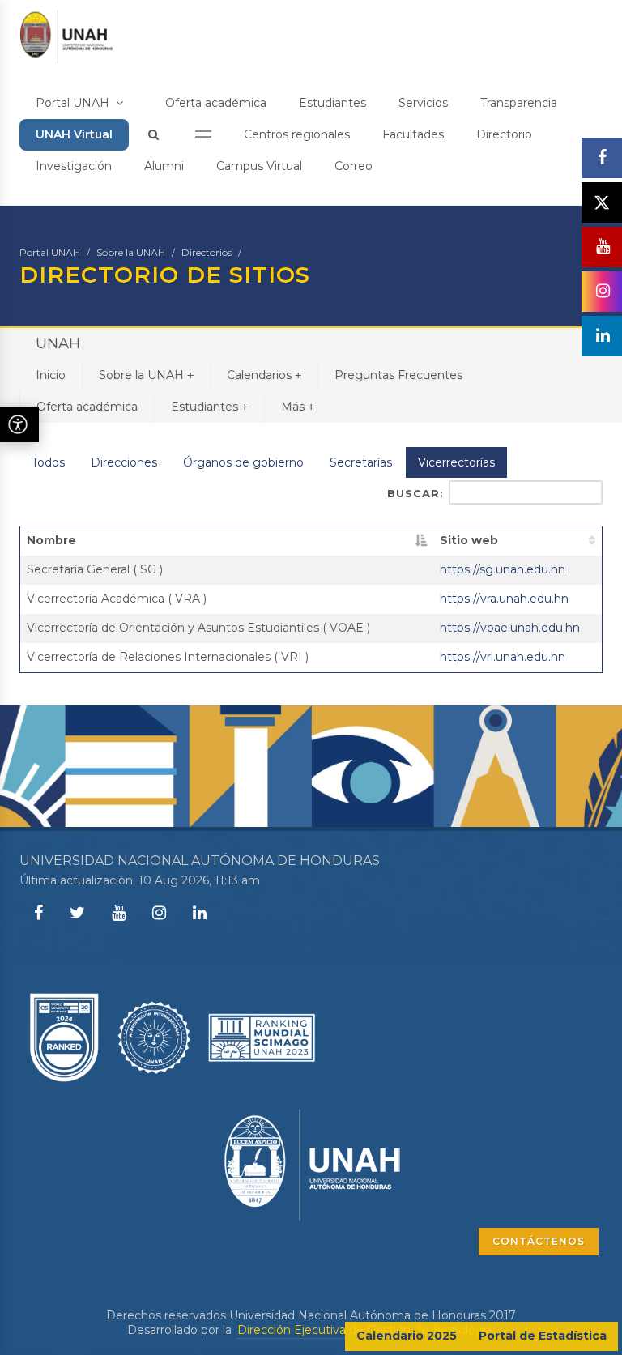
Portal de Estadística (543, 1335)
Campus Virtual (259, 166)
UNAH (58, 343)
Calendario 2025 (406, 1335)
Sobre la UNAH (130, 252)
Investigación (74, 166)
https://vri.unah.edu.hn (502, 657)
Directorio (504, 134)
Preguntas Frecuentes (398, 375)
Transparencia (518, 103)
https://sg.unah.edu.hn (502, 569)
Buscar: (415, 493)
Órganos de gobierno (243, 462)
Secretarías (361, 462)
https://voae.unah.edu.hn (510, 627)
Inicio (51, 375)
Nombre (51, 540)
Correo (353, 166)
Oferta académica (215, 103)
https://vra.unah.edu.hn (504, 598)
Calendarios (264, 375)
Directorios (206, 252)
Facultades (413, 134)
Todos (48, 462)
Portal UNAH (74, 103)
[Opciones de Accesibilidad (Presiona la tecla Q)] (19, 424)
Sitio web (469, 540)
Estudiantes (332, 103)
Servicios (423, 103)
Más (297, 406)
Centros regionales (297, 134)
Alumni (164, 166)
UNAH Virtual (74, 134)
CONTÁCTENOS (538, 1241)
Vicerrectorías (456, 462)
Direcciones (124, 462)
